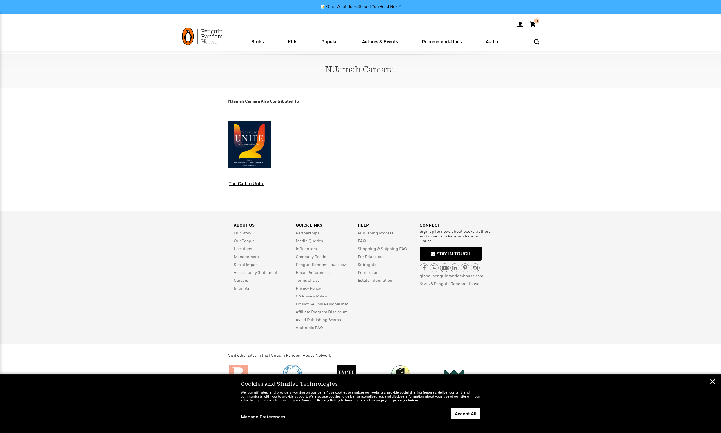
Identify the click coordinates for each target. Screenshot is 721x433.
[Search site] (536, 41)
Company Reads (311, 256)
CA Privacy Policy (311, 296)
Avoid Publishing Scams (318, 320)
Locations (243, 249)
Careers (241, 280)
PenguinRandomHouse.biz (321, 264)
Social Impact (246, 264)
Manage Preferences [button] (263, 416)
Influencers (306, 249)
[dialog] (360, 403)
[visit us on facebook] (424, 267)
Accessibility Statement (255, 272)
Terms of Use (308, 280)
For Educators (371, 256)
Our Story (242, 233)
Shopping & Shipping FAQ (382, 249)
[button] (257, 41)
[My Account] (520, 22)
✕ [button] (712, 382)
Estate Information (375, 280)
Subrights (367, 264)
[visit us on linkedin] (454, 267)
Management (246, 256)
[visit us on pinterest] (465, 267)
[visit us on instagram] (475, 267)
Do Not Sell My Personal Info (322, 304)
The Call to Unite (246, 184)
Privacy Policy (308, 288)
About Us (244, 225)
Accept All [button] (466, 414)
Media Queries (309, 241)
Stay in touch (453, 254)
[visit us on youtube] (444, 267)
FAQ (362, 241)
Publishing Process (375, 233)
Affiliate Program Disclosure (322, 312)
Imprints (242, 288)
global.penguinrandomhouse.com (451, 276)
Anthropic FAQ (309, 327)
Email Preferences (313, 272)
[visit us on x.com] (434, 267)
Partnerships (308, 233)
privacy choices (406, 400)
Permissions (369, 272)
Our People (244, 241)
